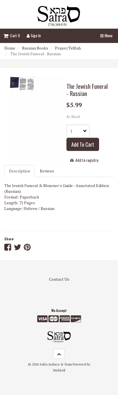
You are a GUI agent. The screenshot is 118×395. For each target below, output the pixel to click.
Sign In (35, 35)
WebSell (59, 370)
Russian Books (35, 48)
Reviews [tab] (47, 171)
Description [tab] (19, 171)
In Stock (73, 116)
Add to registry (86, 160)
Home (9, 48)
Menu (108, 35)
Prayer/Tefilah (68, 48)
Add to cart (82, 144)
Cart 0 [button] (14, 35)
